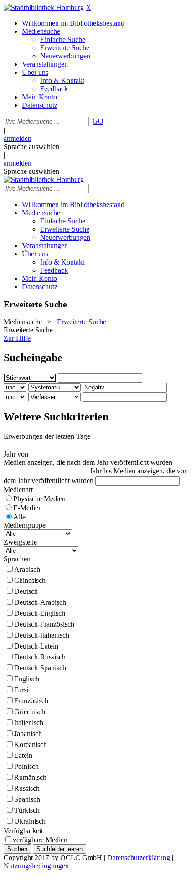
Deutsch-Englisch (39, 613)
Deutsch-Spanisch (40, 668)
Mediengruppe (25, 525)
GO (98, 121)
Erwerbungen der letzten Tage (47, 436)
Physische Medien (39, 499)
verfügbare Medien (40, 840)
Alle (19, 517)
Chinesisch (30, 580)
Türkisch (27, 810)
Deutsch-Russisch (40, 657)
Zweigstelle (20, 542)
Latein (23, 755)
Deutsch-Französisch (44, 624)
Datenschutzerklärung (138, 857)
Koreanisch (30, 744)
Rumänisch (30, 777)
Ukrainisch (30, 821)
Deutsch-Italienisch (41, 635)
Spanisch (27, 799)
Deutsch (26, 591)
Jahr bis (101, 471)
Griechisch (29, 712)
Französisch (31, 701)
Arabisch (27, 569)
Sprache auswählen (31, 146)
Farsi (21, 690)
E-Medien (27, 508)
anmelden (17, 138)
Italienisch (28, 722)
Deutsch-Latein (36, 646)
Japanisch (28, 733)
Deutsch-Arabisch (40, 602)
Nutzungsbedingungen (36, 866)
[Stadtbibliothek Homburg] (44, 7)
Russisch (27, 788)
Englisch (26, 679)
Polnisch (26, 766)
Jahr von (16, 454)
